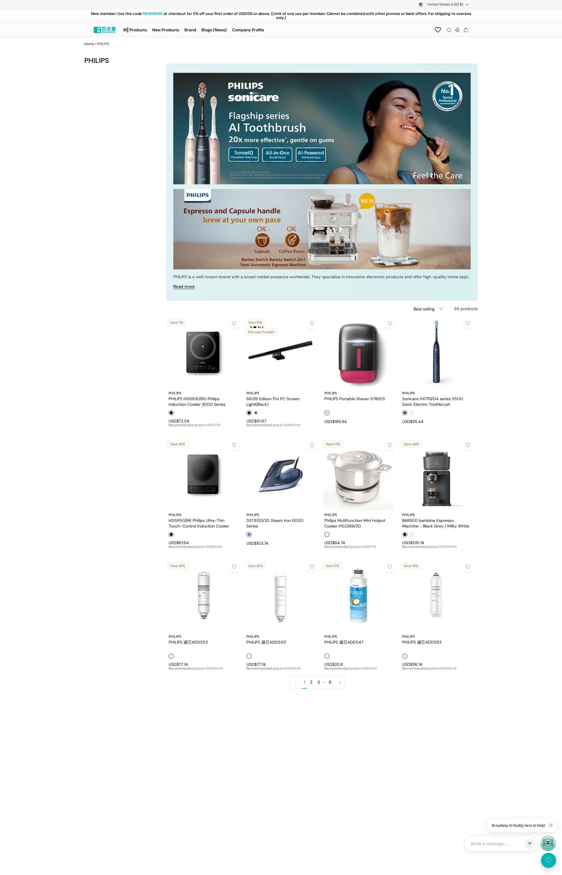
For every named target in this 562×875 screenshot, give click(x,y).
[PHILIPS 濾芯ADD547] (358, 595)
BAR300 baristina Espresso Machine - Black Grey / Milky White (435, 523)
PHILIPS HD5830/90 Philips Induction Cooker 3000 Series (197, 401)
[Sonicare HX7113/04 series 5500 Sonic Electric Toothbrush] (436, 352)
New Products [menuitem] (165, 29)
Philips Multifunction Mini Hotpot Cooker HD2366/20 (354, 523)
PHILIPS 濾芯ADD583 (421, 642)
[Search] (448, 29)
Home (89, 44)
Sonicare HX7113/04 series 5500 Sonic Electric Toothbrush (432, 401)
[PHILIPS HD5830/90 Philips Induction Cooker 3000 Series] (202, 352)
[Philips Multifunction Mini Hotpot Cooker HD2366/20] (358, 474)
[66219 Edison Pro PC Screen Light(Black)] (280, 352)
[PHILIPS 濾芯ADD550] (280, 595)
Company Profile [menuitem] (248, 29)
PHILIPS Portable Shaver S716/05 (354, 398)
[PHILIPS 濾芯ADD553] (202, 595)
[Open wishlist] (438, 30)
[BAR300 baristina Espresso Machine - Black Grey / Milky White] (436, 474)
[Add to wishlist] (234, 323)
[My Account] (457, 29)
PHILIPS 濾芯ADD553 (188, 642)
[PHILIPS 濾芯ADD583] (436, 595)
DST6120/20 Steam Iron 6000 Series (275, 523)
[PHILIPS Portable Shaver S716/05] (358, 352)
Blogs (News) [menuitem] (214, 29)
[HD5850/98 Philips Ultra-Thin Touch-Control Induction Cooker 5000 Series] (202, 474)
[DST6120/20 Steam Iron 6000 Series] (280, 474)
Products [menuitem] (138, 29)
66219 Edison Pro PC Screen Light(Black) (273, 401)
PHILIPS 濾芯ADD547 (343, 642)
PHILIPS (175, 393)
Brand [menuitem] (190, 29)
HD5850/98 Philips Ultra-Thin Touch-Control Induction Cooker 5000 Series (199, 523)
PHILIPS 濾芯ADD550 (266, 642)
